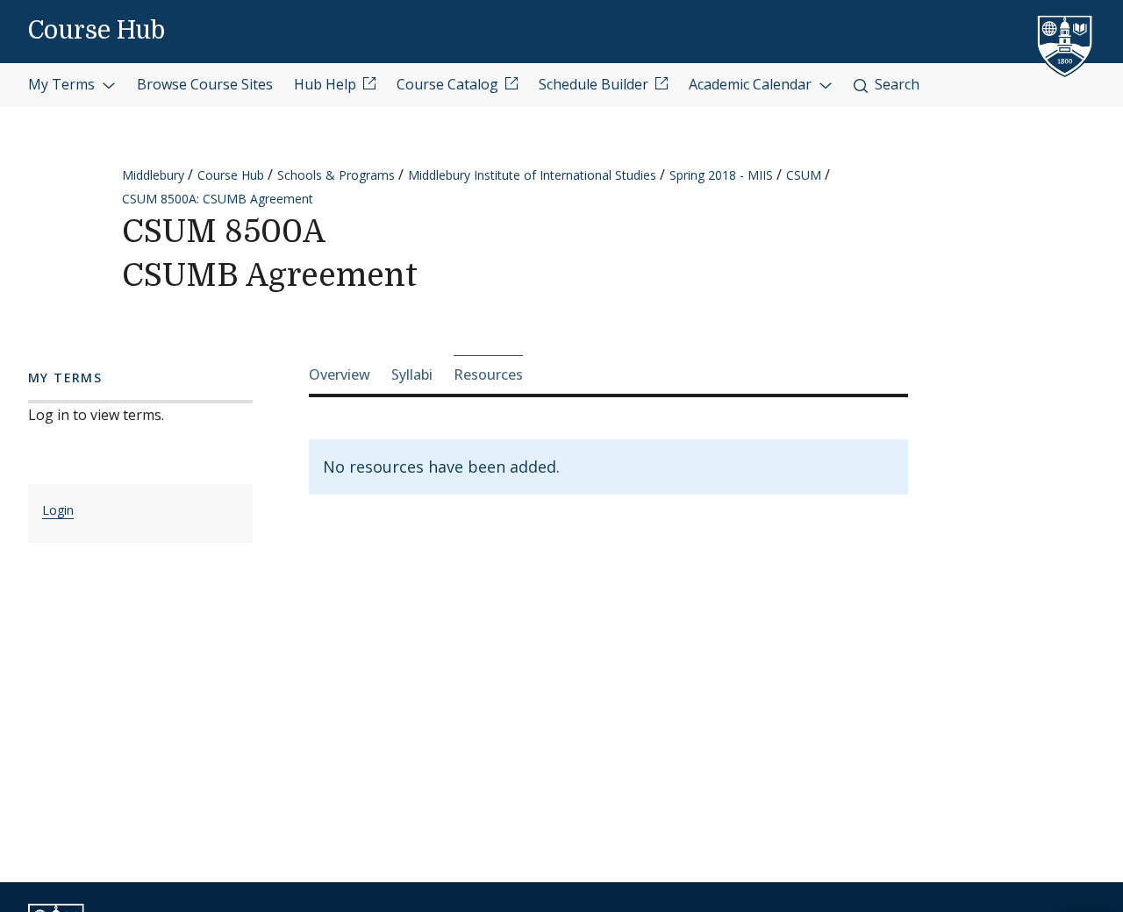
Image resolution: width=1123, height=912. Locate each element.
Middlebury (153, 175)
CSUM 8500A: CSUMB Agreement (217, 198)
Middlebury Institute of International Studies (532, 175)
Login (58, 510)
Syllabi (412, 374)
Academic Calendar (752, 84)
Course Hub (96, 31)
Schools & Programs (336, 175)
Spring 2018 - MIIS (721, 175)
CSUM (803, 175)
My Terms (63, 84)
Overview (339, 374)
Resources (488, 374)
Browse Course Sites (205, 84)
